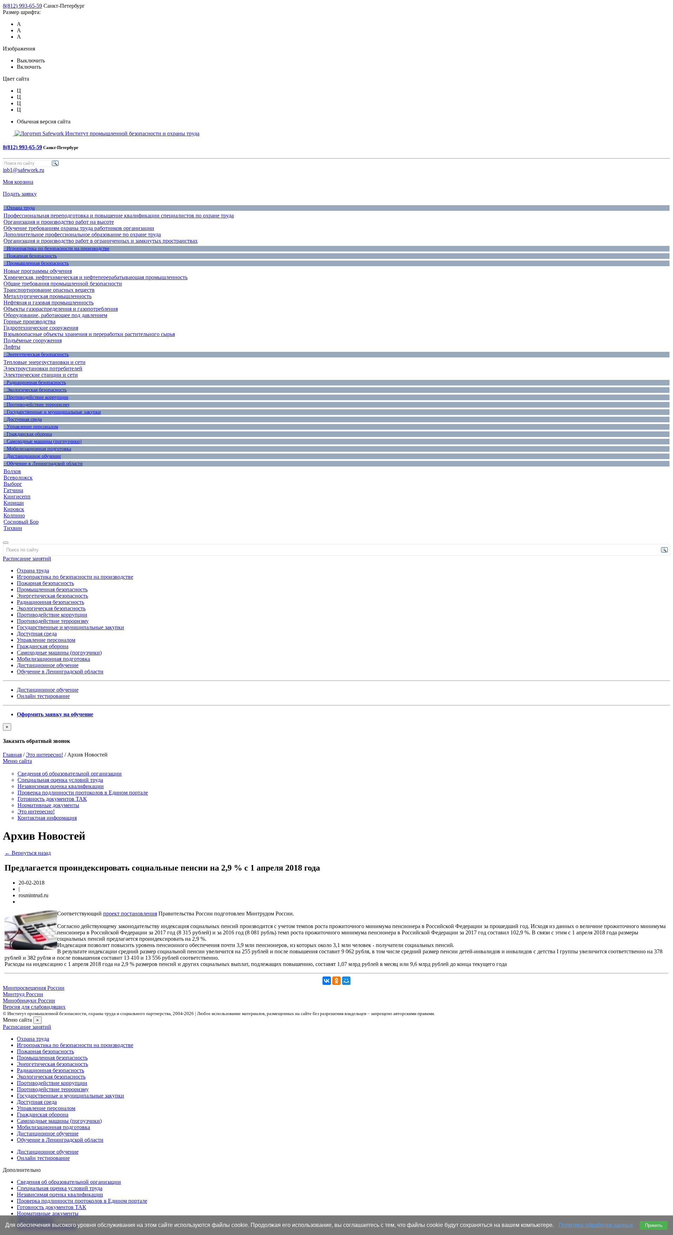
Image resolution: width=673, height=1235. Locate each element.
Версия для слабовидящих (34, 1007)
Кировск (14, 509)
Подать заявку (20, 194)
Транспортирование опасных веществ (49, 290)
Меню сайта (17, 761)
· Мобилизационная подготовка (37, 448)
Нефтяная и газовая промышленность (49, 303)
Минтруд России (23, 994)
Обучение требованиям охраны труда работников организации (79, 228)
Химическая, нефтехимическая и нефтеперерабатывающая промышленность (96, 277)
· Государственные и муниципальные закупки (52, 412)
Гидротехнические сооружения (41, 328)
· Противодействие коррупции (36, 397)
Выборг (13, 484)
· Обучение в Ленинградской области (43, 463)
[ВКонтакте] (326, 980)
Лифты (12, 347)
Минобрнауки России (29, 1001)
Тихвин (13, 528)
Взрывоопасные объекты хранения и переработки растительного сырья (89, 334)
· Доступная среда (23, 419)
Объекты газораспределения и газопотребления (61, 309)
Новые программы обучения (38, 271)
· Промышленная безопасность (36, 263)
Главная (12, 755)
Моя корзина (18, 182)
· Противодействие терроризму (37, 404)
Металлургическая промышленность (47, 296)
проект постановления (130, 914)
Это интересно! (44, 755)
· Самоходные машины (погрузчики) (43, 441)
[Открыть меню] (5, 543)
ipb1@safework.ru (23, 170)
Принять (653, 1225)
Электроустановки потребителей (43, 368)
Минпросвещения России (33, 988)
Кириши (14, 503)
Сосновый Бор (21, 522)
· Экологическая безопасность (35, 389)
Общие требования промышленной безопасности (63, 284)
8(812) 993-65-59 (22, 6)
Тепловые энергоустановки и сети (45, 362)
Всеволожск (18, 478)
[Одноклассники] (336, 980)
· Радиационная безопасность (35, 382)
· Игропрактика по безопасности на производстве (56, 248)
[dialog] (336, 733)
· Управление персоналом (31, 426)
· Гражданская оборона (28, 434)
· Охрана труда (19, 207)
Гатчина (13, 490)
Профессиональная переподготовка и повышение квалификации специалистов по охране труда (119, 216)
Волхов (12, 471)
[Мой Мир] (346, 980)
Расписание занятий (27, 559)
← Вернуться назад (28, 853)
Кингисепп (17, 496)
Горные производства (29, 321)
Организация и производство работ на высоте (59, 222)
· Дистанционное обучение (32, 456)
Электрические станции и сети (41, 375)
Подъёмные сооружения (33, 340)
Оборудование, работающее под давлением (55, 315)
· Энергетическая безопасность (36, 354)
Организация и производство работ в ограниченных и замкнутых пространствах (101, 241)
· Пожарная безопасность (30, 256)
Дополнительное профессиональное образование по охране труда (82, 234)
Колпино (14, 515)
